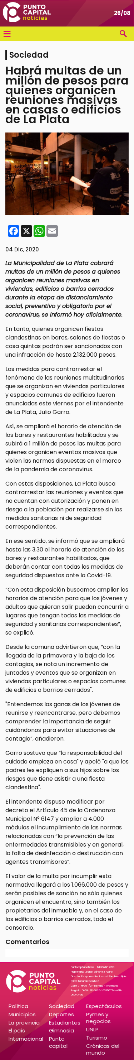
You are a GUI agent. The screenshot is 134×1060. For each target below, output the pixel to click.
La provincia (24, 1022)
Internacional (26, 1038)
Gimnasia (61, 1030)
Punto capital (58, 1042)
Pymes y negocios (98, 1018)
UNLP (92, 1029)
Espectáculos (104, 1006)
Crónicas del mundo (102, 1049)
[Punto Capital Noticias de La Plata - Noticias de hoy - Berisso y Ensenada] (27, 13)
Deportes (61, 1014)
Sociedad (61, 1006)
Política (18, 1006)
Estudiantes (64, 1022)
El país (17, 1030)
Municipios (22, 1014)
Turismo (96, 1037)
